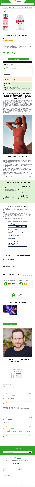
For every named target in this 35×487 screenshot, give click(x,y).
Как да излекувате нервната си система (8, 316)
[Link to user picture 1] (5, 412)
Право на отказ (20, 471)
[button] (1, 1)
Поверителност (20, 469)
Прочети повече (9, 324)
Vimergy (4, 33)
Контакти (4, 469)
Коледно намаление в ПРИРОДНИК (11, 7)
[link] (10, 310)
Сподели (12, 64)
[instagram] (17, 461)
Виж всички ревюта (7, 73)
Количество (5, 57)
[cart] (33, 1)
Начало (4, 7)
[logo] (17, 1)
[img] (6, 67)
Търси (32, 4)
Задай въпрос (6, 64)
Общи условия (20, 467)
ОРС (19, 470)
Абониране (29, 452)
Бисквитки (20, 468)
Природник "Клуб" (6, 471)
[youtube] (18, 461)
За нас (4, 467)
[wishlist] (30, 1)
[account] (32, 1)
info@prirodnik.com (7, 475)
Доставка (4, 468)
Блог (3, 470)
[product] (30, 10)
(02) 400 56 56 (6, 476)
